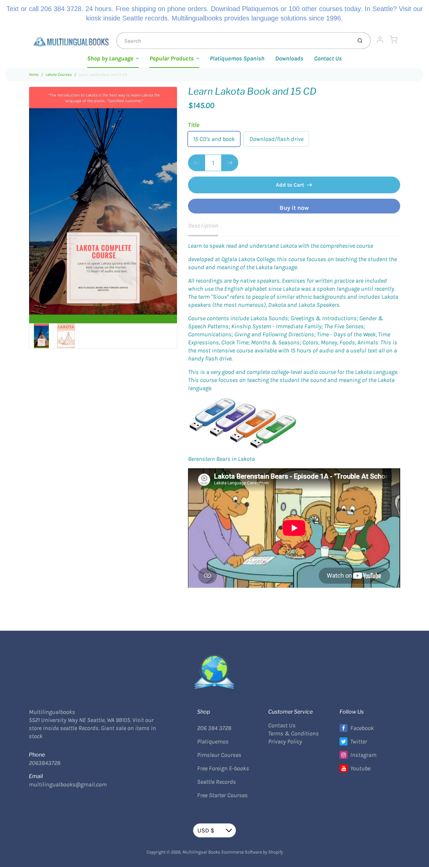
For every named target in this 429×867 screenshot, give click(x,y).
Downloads (289, 58)
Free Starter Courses (222, 795)
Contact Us (328, 58)
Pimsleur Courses (219, 755)
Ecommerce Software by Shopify (252, 852)
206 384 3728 (214, 728)
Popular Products (171, 58)
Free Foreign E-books (223, 768)
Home (34, 74)
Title (193, 125)
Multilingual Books (201, 852)
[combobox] (233, 40)
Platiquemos (213, 741)
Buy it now (294, 207)
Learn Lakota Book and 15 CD (103, 74)
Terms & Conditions (293, 733)
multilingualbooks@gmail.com (68, 784)
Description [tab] (203, 225)
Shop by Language (110, 58)
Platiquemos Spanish (237, 58)
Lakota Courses (59, 74)
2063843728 (44, 763)
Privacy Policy (285, 741)
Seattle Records (216, 781)
